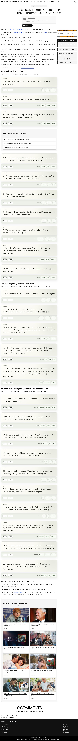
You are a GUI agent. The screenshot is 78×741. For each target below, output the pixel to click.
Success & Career (38, 1)
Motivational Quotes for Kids (67, 49)
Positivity (53, 105)
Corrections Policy (46, 739)
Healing (49, 184)
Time (49, 479)
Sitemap (3, 726)
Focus (50, 359)
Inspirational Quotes (42, 6)
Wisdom (47, 90)
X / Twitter (66, 729)
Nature (43, 515)
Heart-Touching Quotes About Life (65, 54)
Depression (44, 184)
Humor (48, 425)
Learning (53, 123)
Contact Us (65, 726)
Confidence (53, 90)
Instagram (66, 732)
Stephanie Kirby (31, 18)
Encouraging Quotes (64, 59)
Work (46, 359)
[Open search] (75, 1)
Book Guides (4, 732)
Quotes (20, 1)
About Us (65, 724)
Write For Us (35, 739)
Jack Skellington (18, 592)
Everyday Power (35, 6)
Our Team (22, 739)
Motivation (47, 1)
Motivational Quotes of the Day (66, 44)
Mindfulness (43, 479)
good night (41, 269)
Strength (43, 105)
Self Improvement (28, 1)
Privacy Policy (59, 739)
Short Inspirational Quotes (66, 40)
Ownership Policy (53, 739)
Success (43, 202)
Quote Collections (5, 724)
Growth (48, 105)
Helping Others (40, 238)
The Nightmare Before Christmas (16, 29)
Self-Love (53, 407)
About (57, 1)
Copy (6, 90)
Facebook (66, 727)
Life (43, 90)
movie (45, 32)
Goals (54, 359)
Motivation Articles (5, 727)
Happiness (53, 166)
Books (52, 1)
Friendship (41, 536)
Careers (30, 739)
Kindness (47, 238)
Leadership (53, 238)
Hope (48, 166)
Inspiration (49, 202)
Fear (50, 461)
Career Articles (4, 731)
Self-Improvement (5, 729)
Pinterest (66, 731)
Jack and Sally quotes (27, 68)
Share (11, 90)
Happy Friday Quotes (64, 62)
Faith (41, 382)
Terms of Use (40, 739)
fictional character (19, 32)
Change (48, 123)
